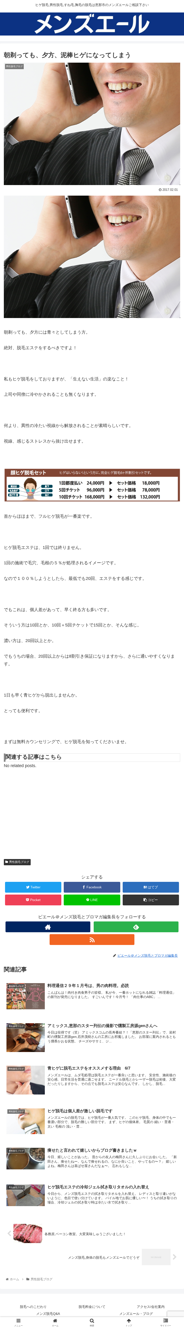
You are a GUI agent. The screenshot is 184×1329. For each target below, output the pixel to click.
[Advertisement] (92, 811)
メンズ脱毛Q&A (48, 1314)
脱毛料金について (92, 1307)
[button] (170, 755)
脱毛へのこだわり (33, 1307)
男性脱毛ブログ (19, 862)
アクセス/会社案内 (151, 1307)
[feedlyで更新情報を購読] (136, 926)
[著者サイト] (48, 926)
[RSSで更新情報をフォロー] (92, 939)
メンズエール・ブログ (136, 1314)
